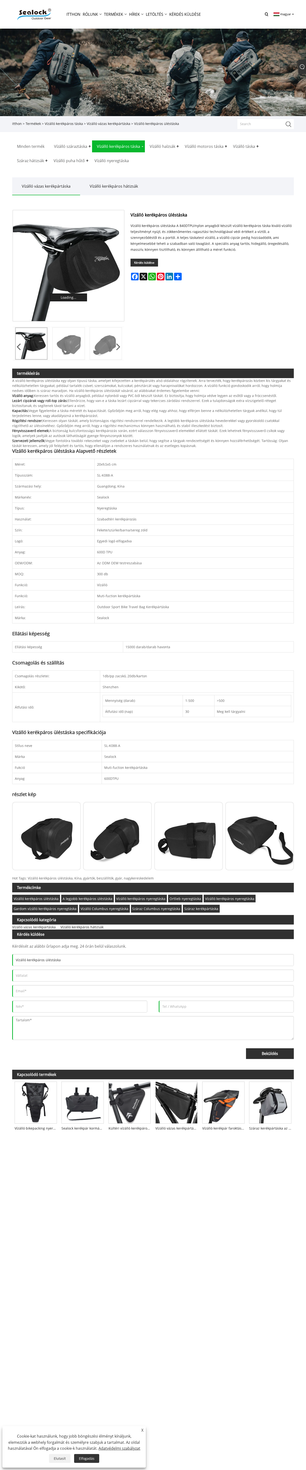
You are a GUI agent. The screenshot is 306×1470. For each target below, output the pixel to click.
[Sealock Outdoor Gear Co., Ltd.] (33, 14)
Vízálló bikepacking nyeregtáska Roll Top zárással (37, 1128)
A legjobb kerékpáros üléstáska (87, 898)
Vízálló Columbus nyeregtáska (104, 908)
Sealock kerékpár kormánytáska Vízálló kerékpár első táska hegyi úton (83, 1128)
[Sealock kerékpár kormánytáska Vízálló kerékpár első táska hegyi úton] (82, 1101)
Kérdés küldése (144, 263)
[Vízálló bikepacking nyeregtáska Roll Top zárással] (35, 1101)
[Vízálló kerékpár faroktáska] (223, 1101)
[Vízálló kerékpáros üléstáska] (68, 265)
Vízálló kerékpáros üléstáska (36, 898)
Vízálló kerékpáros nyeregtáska (140, 898)
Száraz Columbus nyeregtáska (156, 908)
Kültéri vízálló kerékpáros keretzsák (131, 1128)
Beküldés (270, 1053)
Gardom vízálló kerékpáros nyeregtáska (45, 908)
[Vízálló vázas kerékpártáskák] (176, 1101)
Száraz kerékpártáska (201, 908)
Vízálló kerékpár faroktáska (223, 1128)
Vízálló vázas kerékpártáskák (177, 1128)
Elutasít (60, 1458)
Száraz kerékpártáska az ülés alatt (271, 1128)
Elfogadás (86, 1458)
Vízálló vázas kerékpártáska (108, 123)
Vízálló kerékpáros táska (64, 123)
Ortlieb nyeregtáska (185, 898)
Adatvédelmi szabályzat (119, 1448)
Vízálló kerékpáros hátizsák (114, 186)
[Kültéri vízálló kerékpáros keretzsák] (129, 1101)
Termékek (33, 123)
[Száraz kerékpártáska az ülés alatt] (270, 1101)
